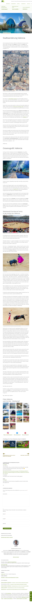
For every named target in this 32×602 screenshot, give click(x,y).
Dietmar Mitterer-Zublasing (6, 582)
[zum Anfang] (31, 592)
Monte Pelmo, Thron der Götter (25, 455)
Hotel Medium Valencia (13, 98)
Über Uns (28, 3)
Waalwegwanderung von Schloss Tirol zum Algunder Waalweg (16, 587)
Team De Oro (3, 589)
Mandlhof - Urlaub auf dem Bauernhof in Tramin (9, 577)
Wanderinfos (23, 3)
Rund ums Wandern (6, 33)
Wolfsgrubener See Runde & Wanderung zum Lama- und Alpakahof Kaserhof (17, 589)
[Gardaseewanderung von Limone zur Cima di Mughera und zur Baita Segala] (31, 597)
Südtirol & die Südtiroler (8, 598)
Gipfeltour (25, 117)
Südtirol (18, 3)
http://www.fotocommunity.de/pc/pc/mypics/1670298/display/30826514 (15, 471)
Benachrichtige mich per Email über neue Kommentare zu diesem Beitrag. (14, 510)
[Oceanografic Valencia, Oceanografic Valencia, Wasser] (16, 169)
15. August (5, 464)
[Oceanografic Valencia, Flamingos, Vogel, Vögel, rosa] (26, 413)
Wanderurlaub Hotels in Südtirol (7, 537)
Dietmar (4, 478)
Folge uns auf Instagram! (7, 434)
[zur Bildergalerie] (31, 595)
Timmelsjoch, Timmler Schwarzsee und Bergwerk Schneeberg (20, 582)
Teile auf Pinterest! (25, 434)
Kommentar (5, 493)
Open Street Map (4, 564)
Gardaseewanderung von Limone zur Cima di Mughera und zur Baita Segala (9, 456)
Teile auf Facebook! (17, 434)
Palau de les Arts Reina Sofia (18, 106)
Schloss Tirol (15, 189)
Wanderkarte (25, 9)
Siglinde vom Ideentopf (6, 463)
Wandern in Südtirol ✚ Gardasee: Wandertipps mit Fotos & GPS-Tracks (21, 1)
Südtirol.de (3, 574)
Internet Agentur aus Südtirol (22, 598)
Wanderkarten (13, 3)
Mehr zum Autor (16, 557)
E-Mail (4, 518)
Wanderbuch (8, 3)
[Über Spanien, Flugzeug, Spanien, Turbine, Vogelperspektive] (6, 406)
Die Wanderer (8, 593)
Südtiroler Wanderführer (12, 562)
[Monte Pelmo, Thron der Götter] (31, 600)
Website (4, 523)
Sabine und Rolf (4, 587)
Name (4, 513)
